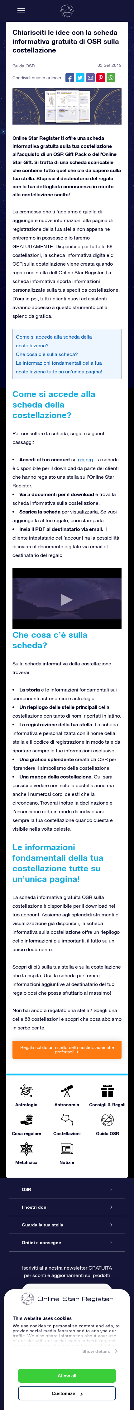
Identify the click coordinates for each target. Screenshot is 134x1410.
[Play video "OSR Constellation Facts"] (67, 598)
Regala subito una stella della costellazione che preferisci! (67, 1049)
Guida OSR (23, 65)
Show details (96, 1351)
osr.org (85, 459)
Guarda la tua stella (42, 1224)
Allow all (67, 1375)
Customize (63, 1393)
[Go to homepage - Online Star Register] (67, 10)
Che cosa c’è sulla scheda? (47, 354)
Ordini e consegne (41, 1242)
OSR (26, 1189)
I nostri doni (35, 1207)
